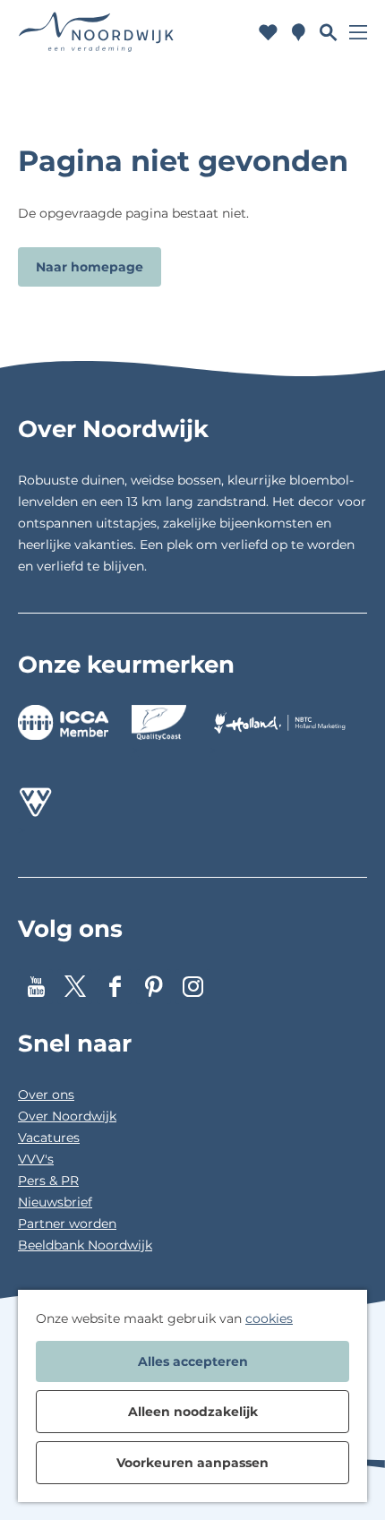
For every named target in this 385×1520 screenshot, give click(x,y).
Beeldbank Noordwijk (85, 1245)
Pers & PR (48, 1180)
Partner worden (67, 1223)
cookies (269, 1318)
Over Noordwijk (67, 1116)
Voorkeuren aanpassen (192, 1463)
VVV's (36, 1159)
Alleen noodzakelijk (193, 1412)
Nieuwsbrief (55, 1202)
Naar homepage (89, 267)
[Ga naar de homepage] (96, 32)
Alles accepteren (193, 1361)
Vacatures (49, 1137)
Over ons (46, 1094)
